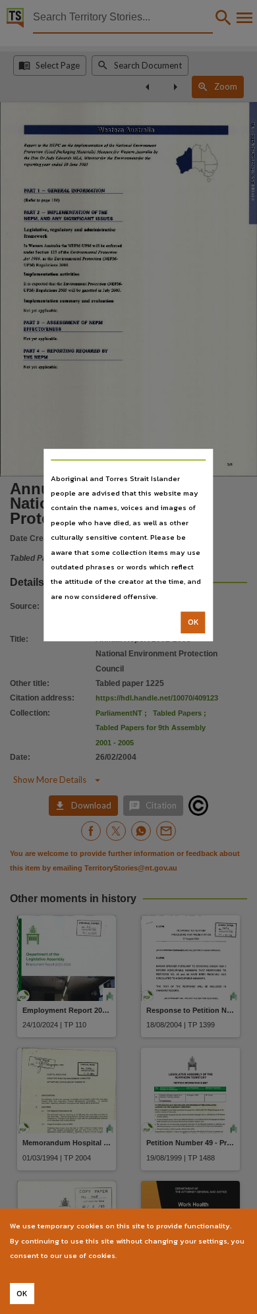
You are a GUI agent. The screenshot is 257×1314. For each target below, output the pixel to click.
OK (193, 622)
